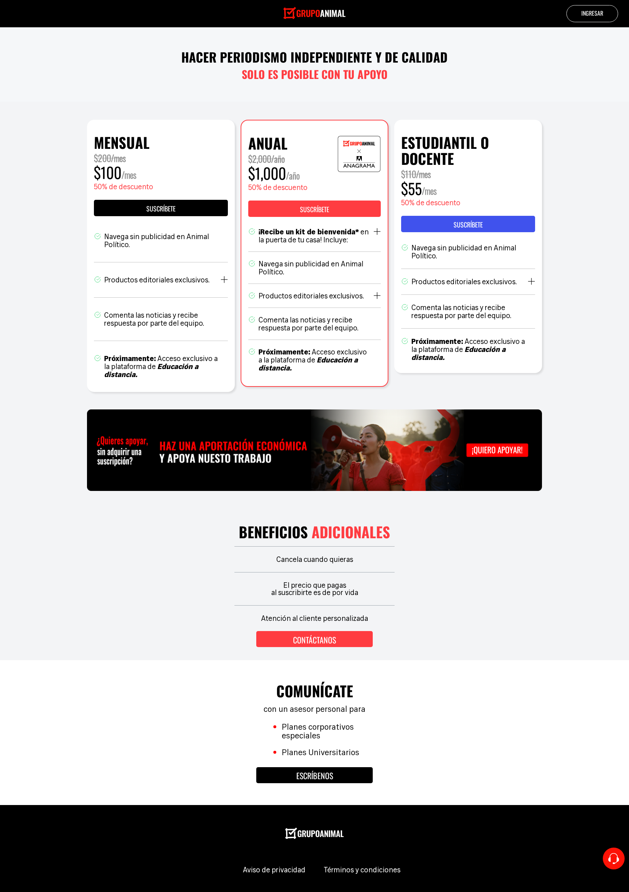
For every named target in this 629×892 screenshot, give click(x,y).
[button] (314, 209)
